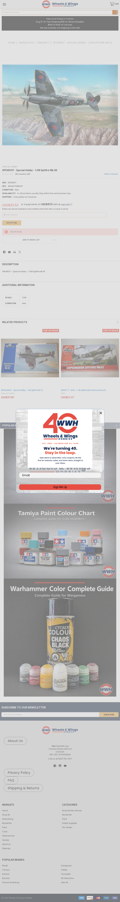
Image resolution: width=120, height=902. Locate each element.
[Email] (9, 252)
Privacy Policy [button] (19, 772)
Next (117, 322)
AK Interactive (67, 878)
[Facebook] (4, 252)
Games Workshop (10, 882)
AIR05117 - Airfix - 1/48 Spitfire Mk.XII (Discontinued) (83, 390)
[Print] (14, 252)
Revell (5, 865)
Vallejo (64, 869)
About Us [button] (15, 741)
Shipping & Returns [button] (23, 788)
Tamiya (6, 869)
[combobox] (60, 12)
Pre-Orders (67, 827)
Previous (111, 322)
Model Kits (7, 823)
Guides (5, 840)
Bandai (5, 878)
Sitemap (6, 848)
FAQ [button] (11, 780)
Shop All (6, 814)
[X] (20, 252)
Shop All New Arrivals (72, 810)
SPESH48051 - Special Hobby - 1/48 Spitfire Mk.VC (22, 390)
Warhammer (8, 835)
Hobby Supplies (69, 823)
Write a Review (111, 174)
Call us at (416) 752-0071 (60, 758)
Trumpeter (66, 874)
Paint (4, 827)
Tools (4, 831)
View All (64, 882)
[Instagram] (60, 766)
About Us (6, 844)
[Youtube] (65, 766)
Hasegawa (66, 865)
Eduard (5, 874)
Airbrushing (7, 819)
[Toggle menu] (4, 4)
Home (5, 810)
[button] (60, 541)
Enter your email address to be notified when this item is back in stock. (35, 209)
